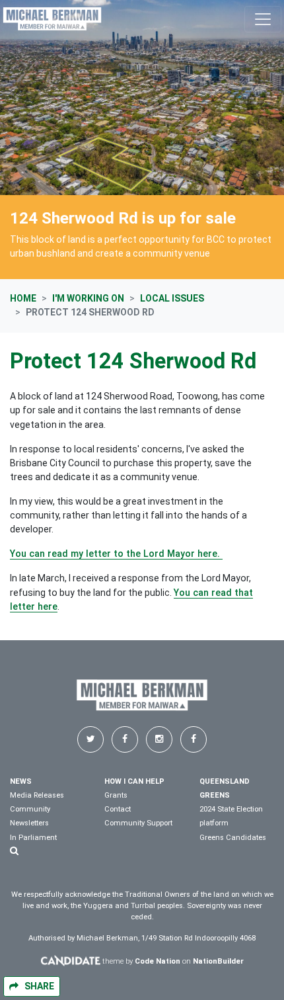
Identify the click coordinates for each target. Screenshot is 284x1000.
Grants (115, 795)
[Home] (52, 19)
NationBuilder (218, 961)
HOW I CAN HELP (134, 781)
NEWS (21, 781)
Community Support (138, 823)
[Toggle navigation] (262, 19)
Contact (117, 809)
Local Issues (172, 298)
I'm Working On (88, 298)
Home (23, 298)
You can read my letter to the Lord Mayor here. (116, 553)
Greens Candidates (232, 837)
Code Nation (157, 961)
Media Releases (37, 795)
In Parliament (33, 837)
